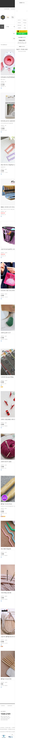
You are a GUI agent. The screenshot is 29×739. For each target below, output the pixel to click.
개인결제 (19, 27)
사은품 (25, 27)
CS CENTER (13, 8)
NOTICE (19, 20)
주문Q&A (24, 20)
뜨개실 (7, 26)
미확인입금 (19, 25)
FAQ (25, 25)
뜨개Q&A (24, 22)
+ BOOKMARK (6, 8)
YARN (8, 17)
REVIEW (19, 22)
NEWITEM (3, 17)
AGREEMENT (9, 705)
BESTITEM (13, 17)
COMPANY (3, 705)
